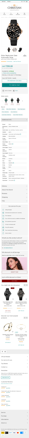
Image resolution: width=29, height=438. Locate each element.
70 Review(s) (9, 61)
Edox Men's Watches (11, 109)
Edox (3, 109)
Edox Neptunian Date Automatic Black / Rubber (8, 303)
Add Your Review (17, 61)
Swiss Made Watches (17, 114)
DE (21, 1)
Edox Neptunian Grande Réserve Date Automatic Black (21, 303)
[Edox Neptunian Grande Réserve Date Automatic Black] (21, 294)
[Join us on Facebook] (2, 352)
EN (26, 1)
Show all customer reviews (6, 383)
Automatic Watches (6, 114)
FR (24, 1)
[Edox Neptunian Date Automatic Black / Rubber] (8, 294)
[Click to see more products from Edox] (24, 56)
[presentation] (2, 101)
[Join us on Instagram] (5, 352)
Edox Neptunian (21, 109)
